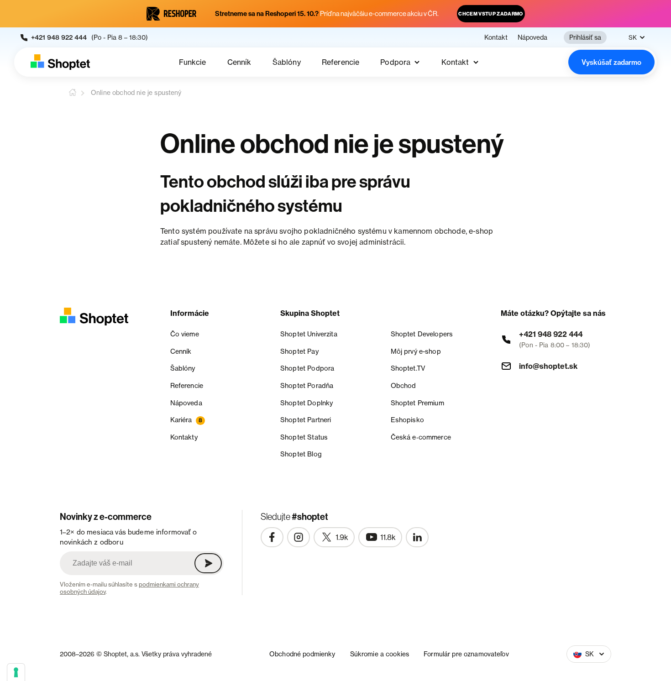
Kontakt (496, 37)
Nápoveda (532, 37)
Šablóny (287, 62)
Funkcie (192, 62)
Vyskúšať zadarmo (611, 62)
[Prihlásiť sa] (208, 563)
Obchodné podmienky (302, 654)
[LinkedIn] (417, 537)
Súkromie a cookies (379, 654)
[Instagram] (298, 537)
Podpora (395, 62)
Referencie (341, 62)
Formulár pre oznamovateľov (466, 654)
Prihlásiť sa (585, 37)
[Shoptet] (60, 62)
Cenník (239, 62)
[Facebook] (272, 537)
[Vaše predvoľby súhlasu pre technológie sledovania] (16, 672)
